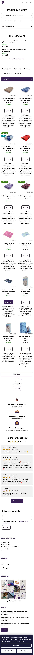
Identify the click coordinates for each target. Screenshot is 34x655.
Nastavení (16, 645)
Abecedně (18, 73)
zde (23, 641)
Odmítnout (8, 651)
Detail (7, 111)
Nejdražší (27, 69)
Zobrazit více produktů (16, 59)
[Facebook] (3, 568)
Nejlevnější (17, 69)
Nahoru (18, 388)
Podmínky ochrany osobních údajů (10, 547)
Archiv (4, 630)
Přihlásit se (6, 527)
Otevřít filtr (6, 79)
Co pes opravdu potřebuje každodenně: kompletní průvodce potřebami (15, 618)
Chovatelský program (7, 549)
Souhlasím (24, 651)
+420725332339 (5, 565)
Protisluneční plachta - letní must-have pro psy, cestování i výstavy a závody (14, 612)
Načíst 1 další (17, 374)
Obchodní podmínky (6, 545)
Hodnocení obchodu (17, 438)
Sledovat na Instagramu (15, 601)
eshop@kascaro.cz (6, 563)
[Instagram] (7, 568)
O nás (2, 551)
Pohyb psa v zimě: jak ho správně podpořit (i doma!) (15, 623)
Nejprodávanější (7, 73)
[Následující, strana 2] (17, 380)
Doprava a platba (5, 543)
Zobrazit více (17, 501)
